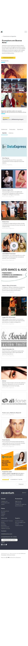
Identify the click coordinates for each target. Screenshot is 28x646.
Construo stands (19, 520)
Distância (11, 133)
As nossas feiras (5, 511)
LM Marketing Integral (17, 119)
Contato (3, 523)
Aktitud (4, 381)
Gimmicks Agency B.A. (7, 190)
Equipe (3, 522)
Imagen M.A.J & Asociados (8, 317)
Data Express (5, 158)
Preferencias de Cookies (9, 539)
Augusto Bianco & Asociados (9, 285)
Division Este (5, 221)
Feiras (3, 508)
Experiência (20, 129)
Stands (3, 498)
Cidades (3, 514)
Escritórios (3, 525)
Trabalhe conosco (5, 528)
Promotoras (18, 498)
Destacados (12, 129)
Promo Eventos (6, 440)
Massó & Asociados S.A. (8, 349)
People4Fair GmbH (7, 471)
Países (2, 515)
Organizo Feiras (19, 525)
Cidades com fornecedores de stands (5, 503)
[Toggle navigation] (25, 32)
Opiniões (4, 133)
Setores (3, 512)
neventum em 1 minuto (7, 520)
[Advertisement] (14, 15)
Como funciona (5, 526)
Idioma (24, 492)
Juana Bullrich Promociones (9, 253)
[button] (8, 57)
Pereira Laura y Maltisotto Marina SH (11, 412)
